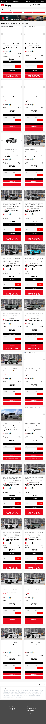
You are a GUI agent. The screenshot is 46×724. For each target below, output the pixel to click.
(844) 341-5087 (16, 1)
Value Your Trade (12, 73)
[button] (21, 34)
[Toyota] (2, 5)
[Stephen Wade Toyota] (8, 5)
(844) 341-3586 (4, 1)
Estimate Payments (12, 70)
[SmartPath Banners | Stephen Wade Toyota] (23, 18)
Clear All (3, 23)
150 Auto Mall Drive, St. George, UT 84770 (38, 1)
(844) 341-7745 (28, 1)
